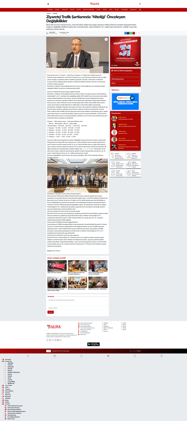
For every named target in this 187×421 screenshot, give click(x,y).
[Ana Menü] (140, 10)
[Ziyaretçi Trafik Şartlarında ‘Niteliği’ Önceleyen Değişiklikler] (77, 55)
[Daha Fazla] (134, 33)
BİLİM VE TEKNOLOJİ (88, 9)
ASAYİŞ (98, 9)
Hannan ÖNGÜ (122, 124)
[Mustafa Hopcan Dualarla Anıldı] (77, 282)
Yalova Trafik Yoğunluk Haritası (87, 328)
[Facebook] (47, 340)
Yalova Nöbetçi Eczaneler (86, 323)
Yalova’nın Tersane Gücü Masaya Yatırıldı (119, 157)
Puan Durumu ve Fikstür (85, 329)
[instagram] (81, 356)
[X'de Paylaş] (128, 33)
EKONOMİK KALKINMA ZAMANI (127, 140)
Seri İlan (7, 392)
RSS (49, 351)
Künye (7, 400)
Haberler (48, 13)
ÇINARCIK (134, 162)
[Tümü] (139, 90)
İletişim (7, 402)
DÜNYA (105, 329)
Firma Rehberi (9, 391)
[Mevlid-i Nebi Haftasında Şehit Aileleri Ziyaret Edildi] (57, 282)
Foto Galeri (8, 385)
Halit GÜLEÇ (121, 138)
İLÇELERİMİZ (124, 9)
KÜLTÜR (72, 9)
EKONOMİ (65, 9)
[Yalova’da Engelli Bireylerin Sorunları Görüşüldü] (98, 265)
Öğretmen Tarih (122, 133)
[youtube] (108, 356)
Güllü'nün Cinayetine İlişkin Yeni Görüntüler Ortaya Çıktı (135, 157)
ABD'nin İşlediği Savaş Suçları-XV (127, 126)
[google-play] (93, 344)
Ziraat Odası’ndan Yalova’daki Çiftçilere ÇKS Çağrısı (120, 174)
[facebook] (28, 356)
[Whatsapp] (60, 340)
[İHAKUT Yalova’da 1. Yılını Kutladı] (98, 282)
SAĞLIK (105, 9)
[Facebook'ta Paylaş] (125, 33)
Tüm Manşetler (83, 331)
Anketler (7, 398)
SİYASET (57, 9)
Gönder (51, 312)
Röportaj (7, 394)
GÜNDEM (50, 9)
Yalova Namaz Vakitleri (85, 326)
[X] (50, 340)
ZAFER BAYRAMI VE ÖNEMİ (125, 119)
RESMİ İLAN (133, 9)
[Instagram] (52, 340)
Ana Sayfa (8, 359)
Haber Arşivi (83, 334)
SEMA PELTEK (121, 144)
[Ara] (140, 4)
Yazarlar (7, 389)
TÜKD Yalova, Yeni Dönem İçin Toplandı (136, 174)
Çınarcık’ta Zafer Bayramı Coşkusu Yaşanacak (135, 165)
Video (7, 387)
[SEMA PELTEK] (114, 146)
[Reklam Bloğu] (125, 52)
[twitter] (54, 356)
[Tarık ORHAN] (114, 132)
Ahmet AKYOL (122, 117)
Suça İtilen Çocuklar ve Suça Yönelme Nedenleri (128, 147)
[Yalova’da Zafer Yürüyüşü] (57, 265)
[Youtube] (58, 340)
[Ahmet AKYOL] (114, 118)
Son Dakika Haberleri (85, 332)
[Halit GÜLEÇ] (114, 139)
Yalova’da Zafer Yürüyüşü (54, 272)
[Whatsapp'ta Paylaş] (131, 33)
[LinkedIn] (55, 340)
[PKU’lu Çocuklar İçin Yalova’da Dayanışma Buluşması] (77, 265)
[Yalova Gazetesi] (95, 4)
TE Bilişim (139, 351)
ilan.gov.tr (106, 331)
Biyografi (8, 396)
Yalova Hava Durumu (85, 324)
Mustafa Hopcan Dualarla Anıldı (76, 289)
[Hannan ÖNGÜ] (114, 125)
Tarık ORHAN (122, 131)
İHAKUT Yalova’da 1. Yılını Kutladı (97, 289)
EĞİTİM (79, 9)
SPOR (110, 9)
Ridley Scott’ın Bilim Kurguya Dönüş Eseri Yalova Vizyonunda (120, 165)
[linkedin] (161, 356)
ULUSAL (117, 9)
